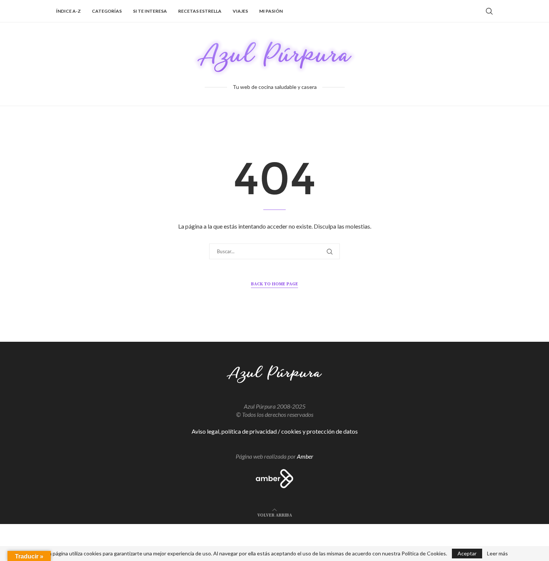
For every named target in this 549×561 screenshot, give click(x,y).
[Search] (489, 11)
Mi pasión (271, 11)
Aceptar (467, 553)
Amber (305, 456)
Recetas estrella (199, 11)
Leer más (497, 553)
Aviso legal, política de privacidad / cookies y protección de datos (275, 431)
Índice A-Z (68, 11)
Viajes (240, 11)
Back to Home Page (274, 284)
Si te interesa (150, 11)
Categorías (107, 11)
